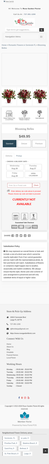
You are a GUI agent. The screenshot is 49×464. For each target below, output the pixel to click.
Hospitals (10, 352)
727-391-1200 (30, 14)
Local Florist (11, 358)
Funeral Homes (12, 355)
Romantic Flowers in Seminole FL (22, 45)
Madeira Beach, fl (30, 443)
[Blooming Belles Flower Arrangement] (9, 97)
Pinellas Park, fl (10, 443)
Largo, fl (27, 454)
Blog (8, 349)
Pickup (19, 156)
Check (36, 185)
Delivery (9, 156)
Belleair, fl (24, 448)
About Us (10, 347)
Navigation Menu (13, 37)
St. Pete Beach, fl (11, 454)
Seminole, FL (9, 438)
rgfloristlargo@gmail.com (19, 329)
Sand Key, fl (9, 448)
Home (4, 45)
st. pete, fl (25, 438)
